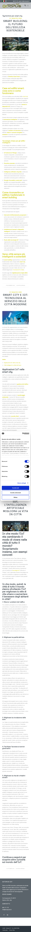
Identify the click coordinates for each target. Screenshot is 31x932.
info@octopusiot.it (25, 1)
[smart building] (15, 44)
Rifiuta (15, 497)
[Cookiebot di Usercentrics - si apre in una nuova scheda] (22, 433)
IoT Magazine (13, 18)
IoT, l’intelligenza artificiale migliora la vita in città (15, 508)
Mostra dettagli (21, 483)
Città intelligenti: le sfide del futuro (12, 365)
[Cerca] (24, 5)
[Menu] (28, 6)
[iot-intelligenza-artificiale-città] (15, 526)
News (20, 18)
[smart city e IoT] (15, 317)
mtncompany (21, 285)
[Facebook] (4, 915)
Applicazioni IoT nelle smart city (12, 362)
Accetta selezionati (15, 492)
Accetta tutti (15, 488)
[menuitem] (24, 5)
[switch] (27, 466)
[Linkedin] (7, 915)
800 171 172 (15, 1)
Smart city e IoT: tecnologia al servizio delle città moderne (15, 299)
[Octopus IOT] (12, 5)
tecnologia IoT (16, 570)
